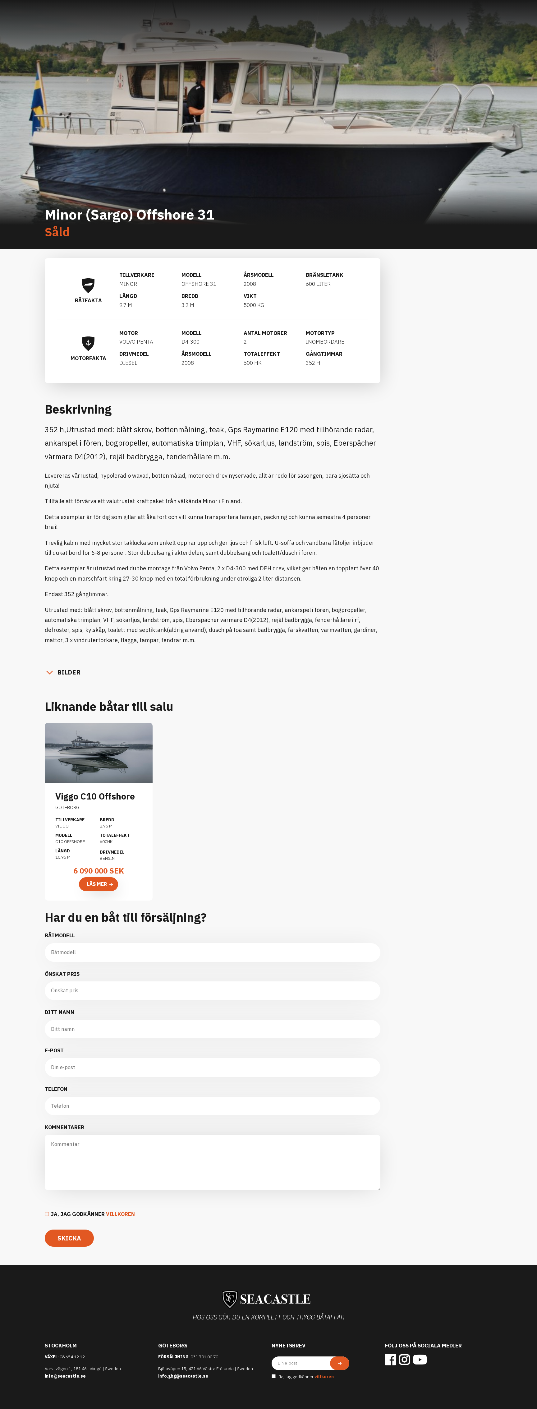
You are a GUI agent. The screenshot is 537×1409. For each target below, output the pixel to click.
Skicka (69, 1238)
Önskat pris (62, 974)
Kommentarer (64, 1127)
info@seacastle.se (65, 1376)
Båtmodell (60, 935)
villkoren (120, 1214)
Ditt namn (59, 1012)
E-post (54, 1050)
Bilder (68, 672)
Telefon (56, 1089)
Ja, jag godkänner (93, 1214)
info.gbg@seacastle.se (183, 1376)
